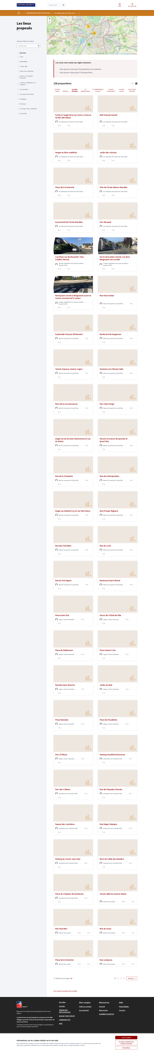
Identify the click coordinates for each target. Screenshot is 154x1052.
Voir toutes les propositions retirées (65, 991)
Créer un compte (85, 1006)
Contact (122, 1010)
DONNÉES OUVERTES (106, 1014)
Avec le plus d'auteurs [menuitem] (132, 90)
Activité (102, 1006)
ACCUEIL (62, 1006)
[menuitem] (28, 46)
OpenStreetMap (125, 54)
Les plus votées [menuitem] (57, 90)
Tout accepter (126, 1037)
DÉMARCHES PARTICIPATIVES (38, 13)
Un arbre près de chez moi (65, 13)
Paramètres (126, 1048)
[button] (22, 52)
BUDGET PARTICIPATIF (67, 1016)
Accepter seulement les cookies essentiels (126, 1043)
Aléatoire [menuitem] (65, 91)
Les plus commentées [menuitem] (111, 90)
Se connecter (84, 1010)
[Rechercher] (63, 5)
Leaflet (116, 54)
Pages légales (124, 1006)
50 (71, 978)
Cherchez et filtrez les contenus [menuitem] (25, 41)
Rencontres (103, 1010)
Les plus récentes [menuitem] (75, 90)
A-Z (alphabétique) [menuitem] (85, 90)
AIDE (60, 1023)
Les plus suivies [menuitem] (121, 90)
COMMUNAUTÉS (64, 1020)
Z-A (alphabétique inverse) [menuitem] (97, 90)
